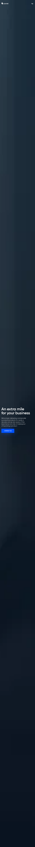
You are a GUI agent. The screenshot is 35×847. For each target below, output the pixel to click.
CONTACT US (7, 430)
